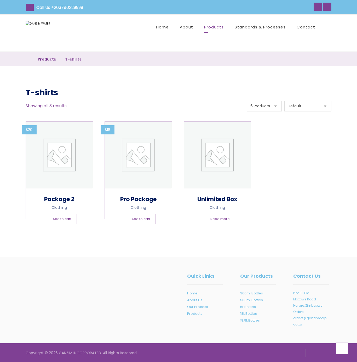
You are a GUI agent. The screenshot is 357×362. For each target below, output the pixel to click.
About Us (194, 300)
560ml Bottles (251, 300)
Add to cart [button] (62, 218)
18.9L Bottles (250, 320)
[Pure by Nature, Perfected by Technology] (50, 33)
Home (192, 293)
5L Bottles (248, 306)
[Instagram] (327, 7)
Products (194, 313)
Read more (220, 218)
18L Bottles (248, 313)
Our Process (197, 306)
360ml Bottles (251, 293)
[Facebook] (318, 7)
